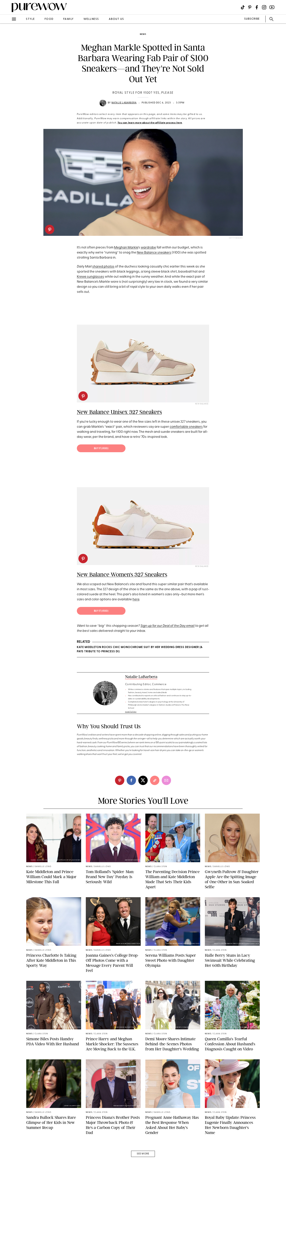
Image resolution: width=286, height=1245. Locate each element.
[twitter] (7, 71)
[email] (7, 92)
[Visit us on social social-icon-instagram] (264, 7)
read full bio (131, 712)
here (135, 599)
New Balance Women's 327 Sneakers (122, 574)
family (68, 19)
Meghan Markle (126, 247)
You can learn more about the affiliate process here (150, 123)
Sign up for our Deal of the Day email (167, 626)
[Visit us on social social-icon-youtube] (271, 7)
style (30, 19)
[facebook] (7, 61)
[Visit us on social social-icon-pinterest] (250, 7)
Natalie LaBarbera (124, 103)
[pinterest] (49, 229)
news (143, 34)
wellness (91, 19)
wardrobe (148, 247)
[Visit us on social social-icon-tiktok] (243, 7)
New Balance (202, 404)
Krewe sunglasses (90, 276)
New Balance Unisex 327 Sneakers (119, 411)
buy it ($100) (101, 448)
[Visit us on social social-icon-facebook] (257, 7)
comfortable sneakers (186, 426)
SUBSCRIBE (252, 18)
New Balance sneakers (154, 252)
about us (116, 19)
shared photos (103, 266)
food (49, 19)
